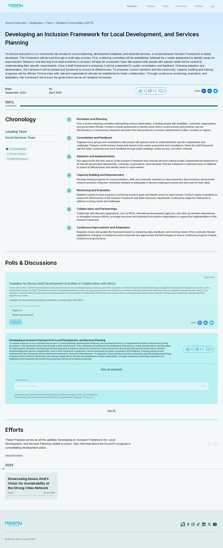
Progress (150, 6)
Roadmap (132, 6)
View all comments (111, 369)
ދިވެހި (213, 6)
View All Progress (14, 455)
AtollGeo (199, 6)
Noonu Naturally (15, 22)
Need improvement (23, 314)
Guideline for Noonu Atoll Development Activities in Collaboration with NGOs (46, 300)
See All (111, 410)
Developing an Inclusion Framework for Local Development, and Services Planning (57, 340)
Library (165, 6)
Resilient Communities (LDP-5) (75, 22)
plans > (51, 22)
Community (180, 6)
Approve (17, 310)
